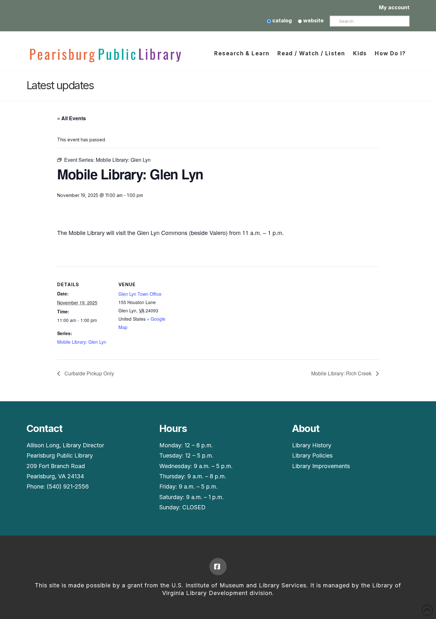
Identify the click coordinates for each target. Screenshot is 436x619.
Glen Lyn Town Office (140, 294)
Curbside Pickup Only (88, 373)
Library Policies (312, 455)
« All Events (71, 118)
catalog (281, 20)
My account (394, 7)
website (313, 20)
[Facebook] (218, 566)
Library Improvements (321, 466)
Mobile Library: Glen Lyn (81, 342)
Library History (311, 445)
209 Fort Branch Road (55, 466)
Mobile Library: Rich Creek (342, 373)
